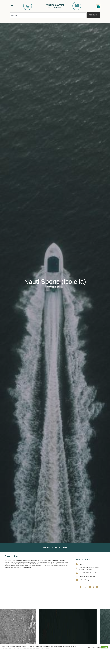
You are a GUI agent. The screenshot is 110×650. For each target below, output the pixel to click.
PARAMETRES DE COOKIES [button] (93, 647)
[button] (90, 587)
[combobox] (48, 15)
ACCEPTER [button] (104, 647)
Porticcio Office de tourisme (55, 6)
